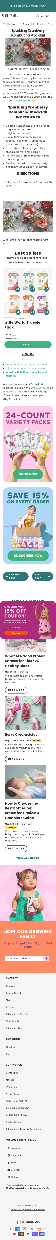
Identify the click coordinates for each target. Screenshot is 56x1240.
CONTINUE (16, 633)
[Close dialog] (54, 603)
